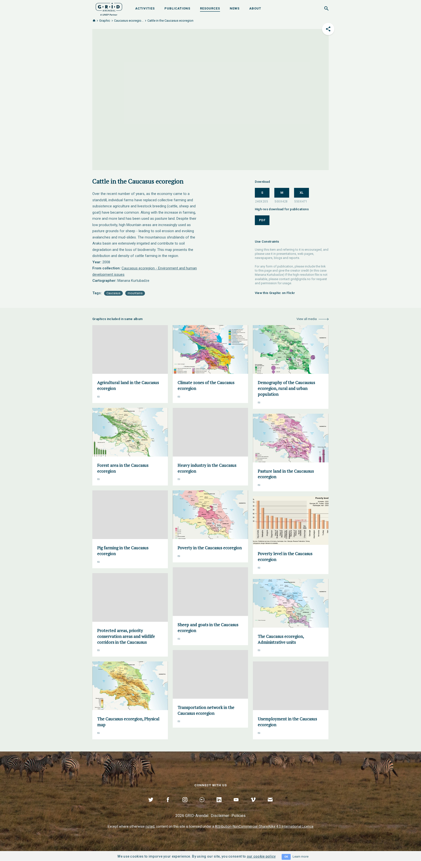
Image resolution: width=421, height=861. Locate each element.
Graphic (104, 20)
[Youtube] (236, 805)
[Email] (270, 805)
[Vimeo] (253, 805)
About (255, 8)
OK (286, 856)
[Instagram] (184, 805)
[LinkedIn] (219, 805)
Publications (177, 8)
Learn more (300, 856)
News (234, 8)
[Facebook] (167, 805)
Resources (210, 8)
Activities (145, 8)
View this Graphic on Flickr (275, 293)
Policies (238, 815)
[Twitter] (150, 805)
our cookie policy (261, 856)
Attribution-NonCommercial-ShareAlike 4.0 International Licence (264, 826)
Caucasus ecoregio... (129, 20)
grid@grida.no (300, 279)
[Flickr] (201, 805)
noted (149, 826)
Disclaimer (220, 815)
